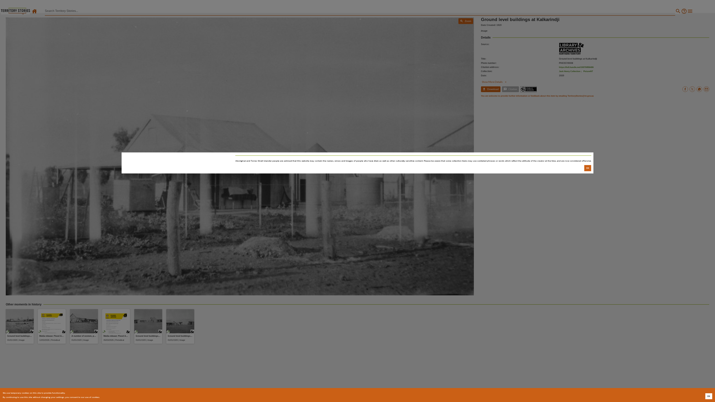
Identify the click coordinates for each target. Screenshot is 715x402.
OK (587, 168)
